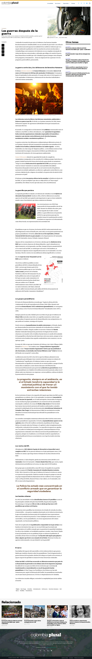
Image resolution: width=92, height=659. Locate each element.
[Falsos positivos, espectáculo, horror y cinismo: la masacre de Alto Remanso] (80, 611)
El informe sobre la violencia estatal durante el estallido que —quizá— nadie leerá (12, 622)
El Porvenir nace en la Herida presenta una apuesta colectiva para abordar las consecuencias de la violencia (78, 75)
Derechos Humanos (53, 589)
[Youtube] (87, 3)
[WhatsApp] (3, 54)
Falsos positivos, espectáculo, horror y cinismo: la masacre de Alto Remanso (80, 622)
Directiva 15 (25, 346)
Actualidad (68, 46)
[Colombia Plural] (13, 3)
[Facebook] (79, 3)
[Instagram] (81, 3)
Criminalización (37, 589)
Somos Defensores (20, 157)
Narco (17, 590)
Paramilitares (29, 590)
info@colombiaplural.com (51, 647)
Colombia (29, 589)
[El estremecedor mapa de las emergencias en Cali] (34, 611)
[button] (89, 3)
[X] (84, 3)
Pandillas (22, 590)
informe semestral (26, 71)
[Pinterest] (3, 51)
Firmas (67, 65)
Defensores (45, 589)
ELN (60, 589)
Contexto (4, 28)
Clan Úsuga (23, 589)
